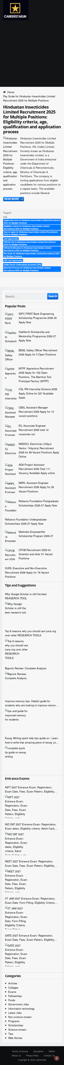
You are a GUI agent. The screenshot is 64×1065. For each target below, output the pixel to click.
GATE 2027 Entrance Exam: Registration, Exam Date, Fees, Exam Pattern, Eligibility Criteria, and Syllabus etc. (29, 937)
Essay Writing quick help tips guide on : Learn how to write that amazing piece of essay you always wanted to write (31, 740)
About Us (16, 1055)
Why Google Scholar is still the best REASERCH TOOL (26, 596)
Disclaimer (38, 1051)
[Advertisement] (32, 53)
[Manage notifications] (56, 1058)
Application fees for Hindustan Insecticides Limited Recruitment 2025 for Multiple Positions (32, 221)
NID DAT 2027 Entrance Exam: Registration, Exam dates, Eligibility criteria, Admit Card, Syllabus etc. (30, 826)
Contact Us (49, 1055)
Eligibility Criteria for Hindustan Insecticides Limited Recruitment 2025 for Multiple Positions (26, 227)
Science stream (17, 1029)
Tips (10, 1034)
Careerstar (41, 1059)
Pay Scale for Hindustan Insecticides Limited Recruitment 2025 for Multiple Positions (31, 255)
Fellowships (15, 996)
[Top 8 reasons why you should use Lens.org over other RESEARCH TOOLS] (16, 650)
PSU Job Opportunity (13, 260)
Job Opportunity (11, 238)
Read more (13, 199)
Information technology (21, 1008)
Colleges (13, 987)
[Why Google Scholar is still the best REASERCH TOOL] (16, 613)
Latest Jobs (15, 1013)
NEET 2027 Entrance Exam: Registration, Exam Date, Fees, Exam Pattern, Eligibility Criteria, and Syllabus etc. (29, 863)
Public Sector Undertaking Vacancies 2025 (22, 264)
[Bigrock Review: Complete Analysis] (16, 683)
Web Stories (15, 1038)
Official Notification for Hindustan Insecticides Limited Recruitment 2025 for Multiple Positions (27, 249)
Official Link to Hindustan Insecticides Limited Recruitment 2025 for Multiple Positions (30, 243)
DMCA (52, 1051)
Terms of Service (20, 1051)
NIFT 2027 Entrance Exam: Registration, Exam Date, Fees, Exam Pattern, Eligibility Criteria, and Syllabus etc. (29, 789)
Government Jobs (18, 1004)
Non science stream (20, 1017)
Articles (12, 983)
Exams (12, 992)
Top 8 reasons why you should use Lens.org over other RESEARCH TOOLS (30, 633)
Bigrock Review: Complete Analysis (25, 668)
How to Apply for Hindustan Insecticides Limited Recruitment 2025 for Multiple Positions (31, 233)
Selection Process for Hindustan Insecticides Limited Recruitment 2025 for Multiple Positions (27, 269)
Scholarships (15, 1025)
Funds (11, 1000)
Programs (14, 1021)
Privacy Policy (32, 1055)
